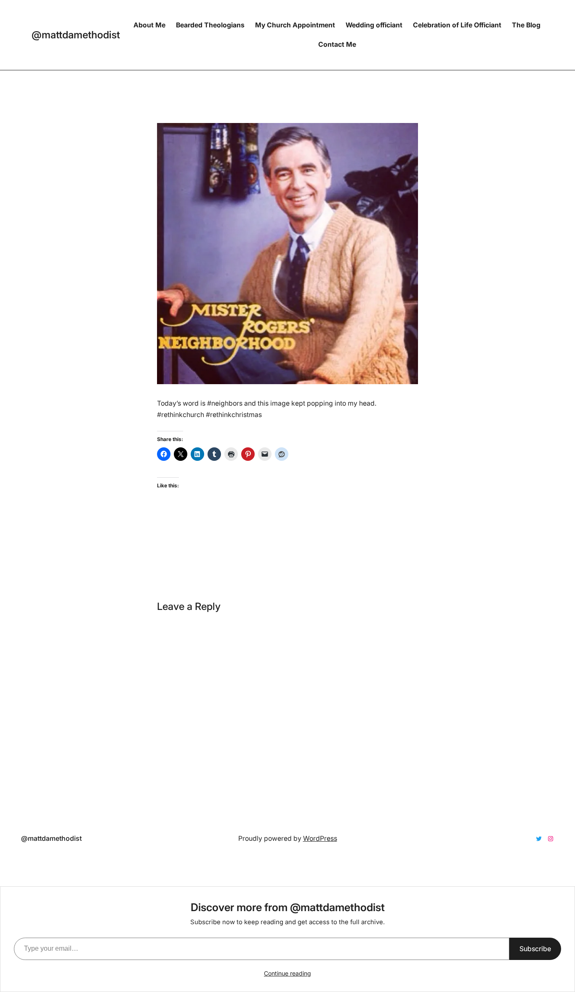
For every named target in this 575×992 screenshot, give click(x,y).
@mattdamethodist (76, 35)
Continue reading (287, 973)
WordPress (320, 838)
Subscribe (535, 948)
